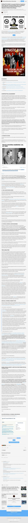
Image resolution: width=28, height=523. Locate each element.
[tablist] (4, 455)
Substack (11, 521)
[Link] (0, 78)
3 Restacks (10, 445)
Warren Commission (9, 212)
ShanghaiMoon (5, 461)
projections (3, 285)
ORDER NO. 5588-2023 (11, 31)
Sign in (26, 1)
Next (24, 450)
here (16, 415)
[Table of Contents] (0, 261)
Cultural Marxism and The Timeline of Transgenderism (14, 90)
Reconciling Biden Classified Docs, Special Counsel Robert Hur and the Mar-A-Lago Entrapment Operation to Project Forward (13, 334)
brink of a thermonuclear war (10, 187)
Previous (4, 450)
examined (7, 362)
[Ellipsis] (26, 461)
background (12, 315)
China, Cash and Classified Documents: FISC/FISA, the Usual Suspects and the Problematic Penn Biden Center (14, 38)
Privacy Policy (19, 508)
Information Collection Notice (14, 508)
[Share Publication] (19, 1)
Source (3, 173)
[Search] (18, 1)
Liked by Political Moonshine (6, 477)
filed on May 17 (19, 384)
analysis (17, 206)
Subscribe (22, 1)
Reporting (3, 384)
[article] (14, 489)
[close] (20, 495)
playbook (21, 282)
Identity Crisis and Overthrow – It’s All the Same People (14, 86)
